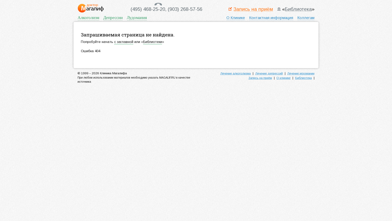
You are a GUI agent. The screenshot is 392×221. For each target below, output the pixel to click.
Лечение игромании (300, 73)
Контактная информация (271, 18)
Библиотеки (152, 42)
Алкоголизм (88, 17)
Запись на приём (253, 9)
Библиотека (298, 9)
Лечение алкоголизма (235, 73)
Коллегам (305, 18)
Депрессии (113, 17)
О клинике (283, 78)
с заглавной (123, 42)
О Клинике (235, 18)
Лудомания (137, 17)
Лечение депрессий (269, 73)
